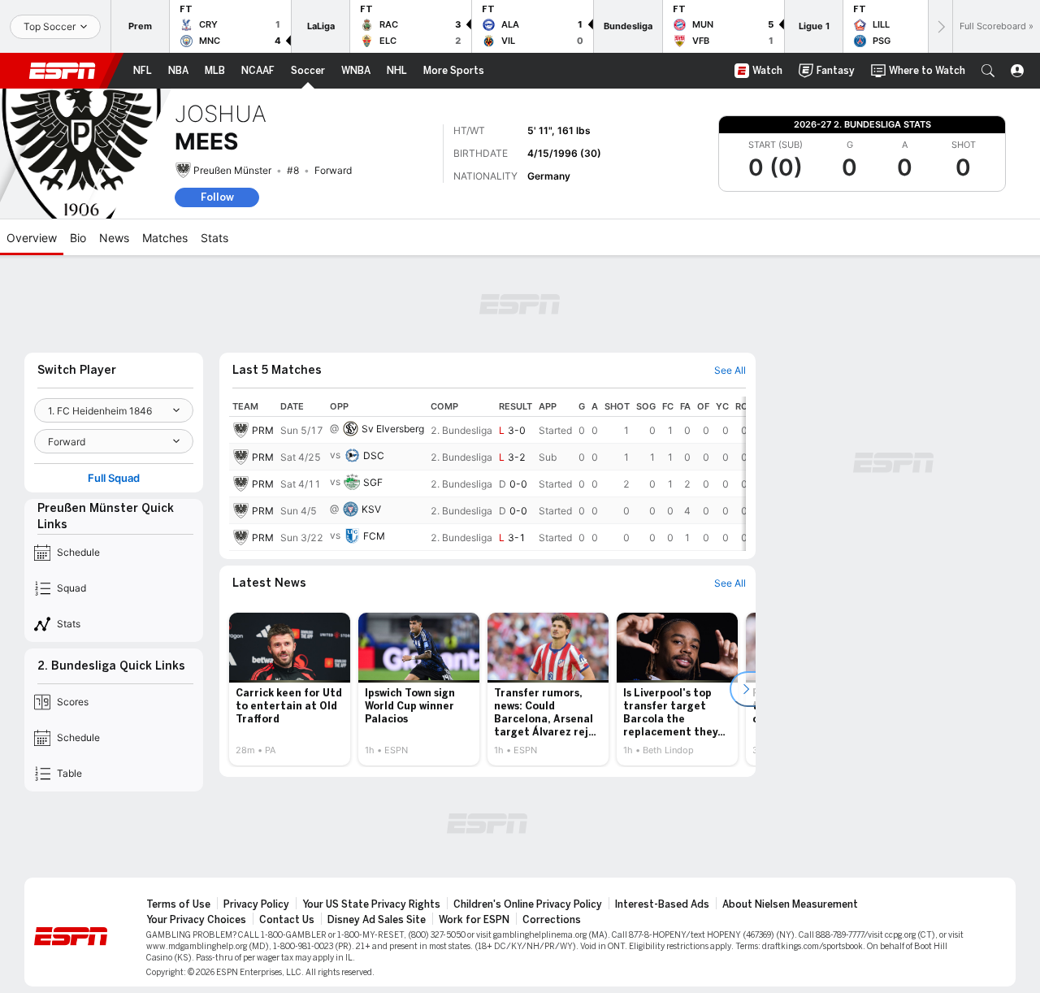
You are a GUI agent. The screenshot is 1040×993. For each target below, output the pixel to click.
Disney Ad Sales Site (376, 920)
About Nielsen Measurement (790, 904)
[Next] (940, 26)
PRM (263, 430)
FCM (374, 536)
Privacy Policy (256, 904)
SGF (373, 482)
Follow (217, 197)
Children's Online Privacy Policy (527, 904)
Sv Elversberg (393, 429)
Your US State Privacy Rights (371, 904)
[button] (988, 70)
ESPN (62, 71)
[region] (487, 474)
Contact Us (286, 920)
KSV (371, 509)
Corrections (551, 920)
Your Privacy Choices (196, 920)
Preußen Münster (232, 170)
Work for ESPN (474, 920)
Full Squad (114, 478)
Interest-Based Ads (662, 904)
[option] (289, 689)
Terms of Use (178, 904)
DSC (373, 455)
